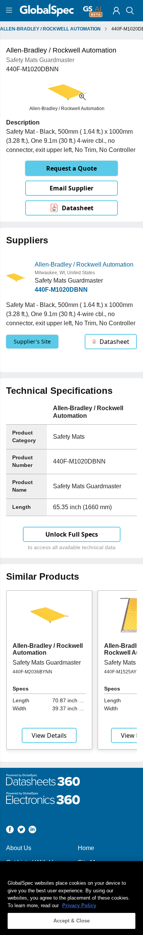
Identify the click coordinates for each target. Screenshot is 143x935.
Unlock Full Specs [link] (71, 534)
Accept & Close (71, 921)
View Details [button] (49, 735)
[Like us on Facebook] (10, 831)
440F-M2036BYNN (32, 671)
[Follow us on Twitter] (21, 831)
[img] (116, 10)
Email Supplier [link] (71, 188)
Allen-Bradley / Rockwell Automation (84, 264)
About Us (18, 848)
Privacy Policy (79, 905)
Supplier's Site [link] (32, 341)
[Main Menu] (10, 10)
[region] (71, 898)
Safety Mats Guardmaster (47, 662)
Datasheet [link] (77, 208)
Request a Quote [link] (71, 168)
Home (86, 848)
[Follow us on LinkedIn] (32, 831)
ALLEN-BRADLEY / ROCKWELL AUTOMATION (50, 29)
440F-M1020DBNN (61, 289)
